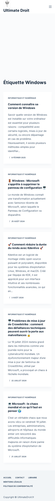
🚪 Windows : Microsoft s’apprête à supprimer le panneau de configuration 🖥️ (27, 184)
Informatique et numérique (22, 98)
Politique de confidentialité (18, 486)
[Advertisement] (27, 42)
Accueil (7, 477)
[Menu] (50, 6)
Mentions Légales (12, 482)
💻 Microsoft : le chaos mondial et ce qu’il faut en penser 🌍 (25, 407)
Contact (19, 477)
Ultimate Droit (16, 10)
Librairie (32, 477)
